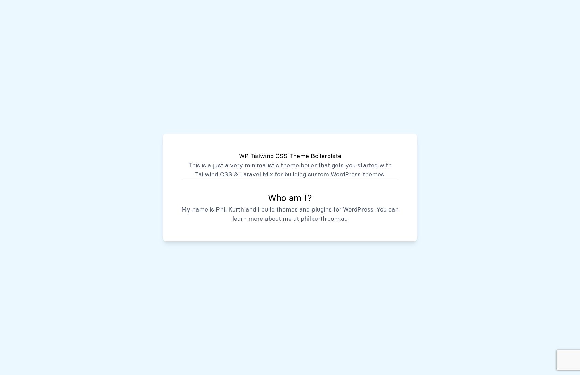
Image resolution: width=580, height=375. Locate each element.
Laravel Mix (256, 174)
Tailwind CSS (213, 174)
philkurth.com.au (324, 218)
